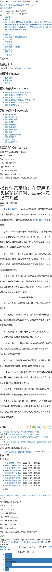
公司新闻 (8, 37)
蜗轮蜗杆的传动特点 (13, 97)
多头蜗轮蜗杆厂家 (18, 431)
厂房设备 (8, 39)
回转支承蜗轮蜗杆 (35, 27)
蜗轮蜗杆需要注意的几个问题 (16, 102)
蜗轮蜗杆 (8, 132)
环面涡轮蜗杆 (22, 27)
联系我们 (8, 52)
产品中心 (8, 19)
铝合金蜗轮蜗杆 (11, 129)
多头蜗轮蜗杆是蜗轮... (13, 470)
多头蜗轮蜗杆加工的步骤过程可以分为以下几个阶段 (27, 436)
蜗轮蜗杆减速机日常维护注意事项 (18, 92)
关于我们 (8, 32)
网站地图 (20, 5)
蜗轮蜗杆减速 (10, 127)
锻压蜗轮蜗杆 (12, 29)
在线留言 (8, 49)
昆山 (32, 552)
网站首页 (8, 17)
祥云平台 (34, 547)
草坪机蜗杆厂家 (11, 117)
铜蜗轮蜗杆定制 (11, 142)
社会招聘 (16, 47)
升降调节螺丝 (40, 24)
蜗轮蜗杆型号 (10, 114)
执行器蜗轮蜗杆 (11, 119)
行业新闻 (16, 37)
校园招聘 (8, 47)
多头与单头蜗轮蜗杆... (13, 465)
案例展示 (31, 495)
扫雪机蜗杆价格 (11, 124)
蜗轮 (20, 29)
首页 (11, 68)
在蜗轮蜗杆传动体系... (13, 473)
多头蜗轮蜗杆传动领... (13, 480)
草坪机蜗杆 (39, 22)
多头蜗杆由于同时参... (13, 463)
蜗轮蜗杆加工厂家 (40, 542)
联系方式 (8, 54)
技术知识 (23, 37)
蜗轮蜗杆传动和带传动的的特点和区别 (20, 100)
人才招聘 (8, 44)
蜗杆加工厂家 (10, 139)
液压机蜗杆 (11, 24)
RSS (27, 5)
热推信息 (3, 5)
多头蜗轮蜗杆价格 (32, 431)
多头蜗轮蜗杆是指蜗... (13, 478)
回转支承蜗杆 (19, 22)
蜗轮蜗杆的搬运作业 (13, 105)
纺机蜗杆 (12, 27)
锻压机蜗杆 (29, 22)
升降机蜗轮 (21, 24)
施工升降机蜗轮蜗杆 (13, 134)
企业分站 (12, 5)
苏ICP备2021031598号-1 (10, 547)
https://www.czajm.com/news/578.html (24, 434)
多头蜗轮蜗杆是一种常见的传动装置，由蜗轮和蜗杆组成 (29, 441)
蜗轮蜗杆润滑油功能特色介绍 (16, 95)
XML (32, 5)
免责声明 (7, 549)
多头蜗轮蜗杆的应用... (13, 475)
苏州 (28, 552)
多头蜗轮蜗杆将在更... (13, 483)
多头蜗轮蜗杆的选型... (13, 468)
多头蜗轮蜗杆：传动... (13, 485)
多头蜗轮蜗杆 (5, 431)
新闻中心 (8, 34)
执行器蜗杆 (9, 22)
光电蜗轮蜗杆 (10, 137)
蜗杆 (24, 29)
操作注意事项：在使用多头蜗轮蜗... (19, 451)
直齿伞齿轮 (9, 122)
